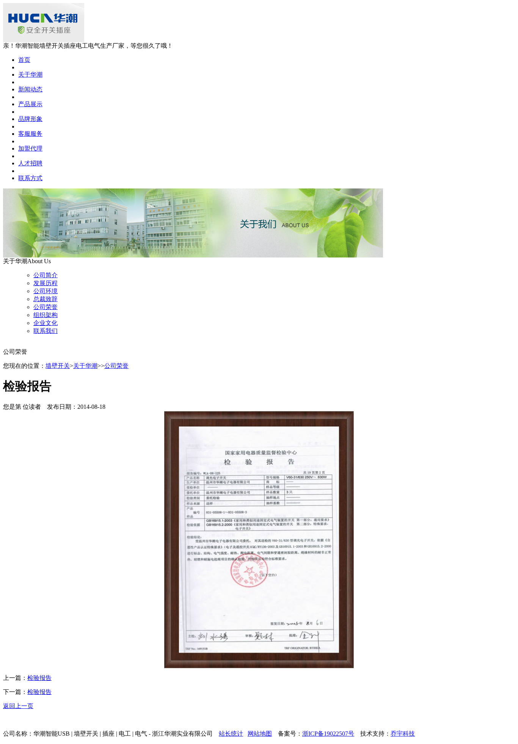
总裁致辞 (45, 299)
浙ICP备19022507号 (328, 733)
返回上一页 (18, 706)
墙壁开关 (58, 366)
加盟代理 (30, 148)
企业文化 (45, 323)
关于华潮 (30, 74)
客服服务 (30, 133)
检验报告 (39, 678)
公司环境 (45, 291)
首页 (24, 60)
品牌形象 (30, 119)
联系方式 (30, 178)
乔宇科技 (403, 733)
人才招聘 (30, 163)
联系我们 (45, 331)
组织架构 (45, 315)
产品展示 (30, 104)
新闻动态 (30, 89)
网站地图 (260, 733)
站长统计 (231, 733)
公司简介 (45, 275)
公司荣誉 (45, 307)
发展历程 (45, 283)
